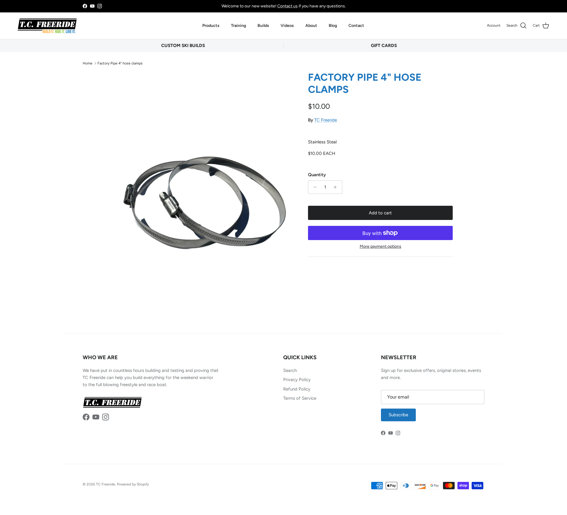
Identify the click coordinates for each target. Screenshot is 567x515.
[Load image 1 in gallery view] (204, 192)
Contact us (287, 6)
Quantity (317, 174)
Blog (333, 25)
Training (238, 25)
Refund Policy (296, 389)
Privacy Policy (297, 379)
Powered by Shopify (133, 484)
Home (87, 63)
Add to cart (380, 213)
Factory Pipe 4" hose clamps (120, 63)
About (311, 25)
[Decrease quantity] (313, 187)
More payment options (380, 246)
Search (290, 370)
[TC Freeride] (47, 25)
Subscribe (398, 414)
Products (210, 25)
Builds (263, 25)
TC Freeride (325, 120)
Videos (287, 25)
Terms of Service (299, 398)
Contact (356, 25)
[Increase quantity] (337, 187)
